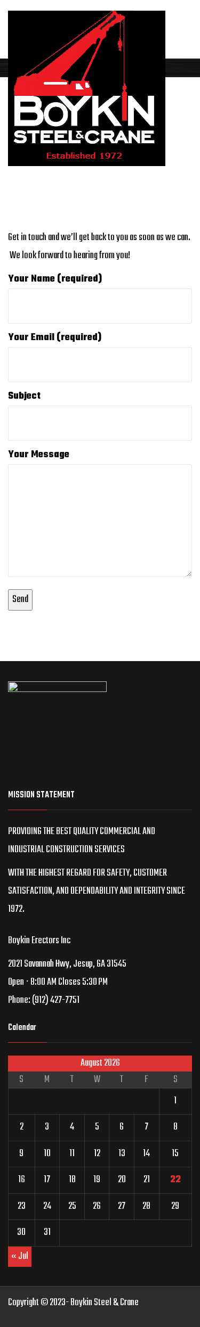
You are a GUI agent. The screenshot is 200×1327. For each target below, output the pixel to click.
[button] (100, 983)
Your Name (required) (55, 279)
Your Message (38, 455)
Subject (24, 396)
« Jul (19, 1256)
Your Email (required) (54, 337)
